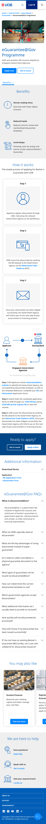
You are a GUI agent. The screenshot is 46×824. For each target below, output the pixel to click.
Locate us (18, 783)
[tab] (23, 796)
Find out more (19, 721)
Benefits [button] (7, 82)
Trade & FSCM (14, 13)
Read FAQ (18, 754)
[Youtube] (12, 811)
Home (4, 13)
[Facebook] (4, 811)
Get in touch (25, 70)
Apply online (32, 447)
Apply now (9, 70)
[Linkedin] (17, 811)
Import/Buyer (26, 13)
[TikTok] (21, 811)
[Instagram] (8, 811)
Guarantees (6, 15)
